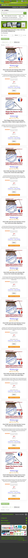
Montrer (16, 35)
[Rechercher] (25, 13)
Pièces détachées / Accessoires (11, 15)
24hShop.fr (20, 536)
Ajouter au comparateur (14, 93)
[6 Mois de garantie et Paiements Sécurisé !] (7, 527)
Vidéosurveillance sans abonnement (17, 539)
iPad (23, 15)
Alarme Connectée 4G (5, 539)
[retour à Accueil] (2, 16)
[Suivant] (12, 42)
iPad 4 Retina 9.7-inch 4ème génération (10, 17)
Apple (20, 15)
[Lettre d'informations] (26, 514)
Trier (2, 35)
